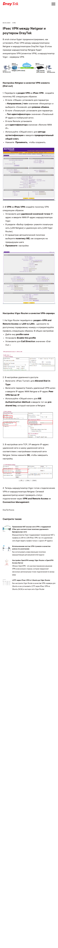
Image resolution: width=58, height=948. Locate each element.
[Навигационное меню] (53, 4)
